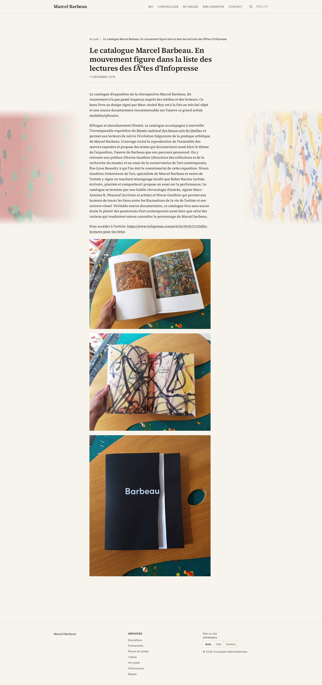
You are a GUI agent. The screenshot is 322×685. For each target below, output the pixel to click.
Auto (208, 644)
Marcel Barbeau (70, 6)
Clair (218, 644)
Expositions (135, 640)
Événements (135, 645)
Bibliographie (213, 6)
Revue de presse (138, 651)
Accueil (93, 39)
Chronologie (168, 6)
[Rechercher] (250, 6)
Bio (151, 6)
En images (190, 6)
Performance (136, 668)
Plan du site (210, 633)
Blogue (132, 674)
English (262, 6)
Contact (235, 6)
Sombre (231, 644)
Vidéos (132, 657)
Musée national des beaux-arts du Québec (169, 130)
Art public (134, 662)
